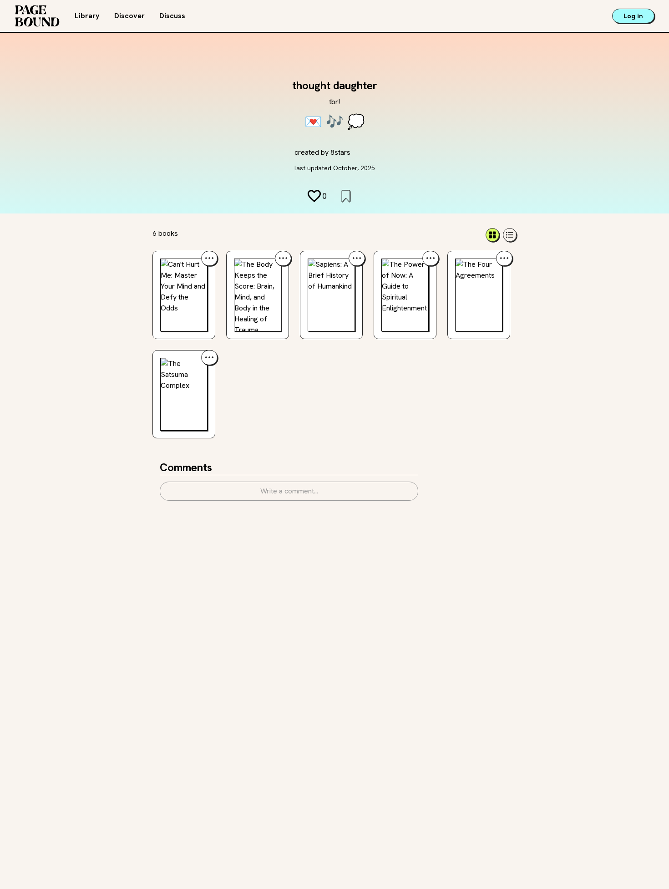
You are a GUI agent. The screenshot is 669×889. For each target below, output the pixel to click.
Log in (633, 16)
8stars (340, 152)
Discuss (172, 15)
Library (87, 15)
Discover (129, 15)
